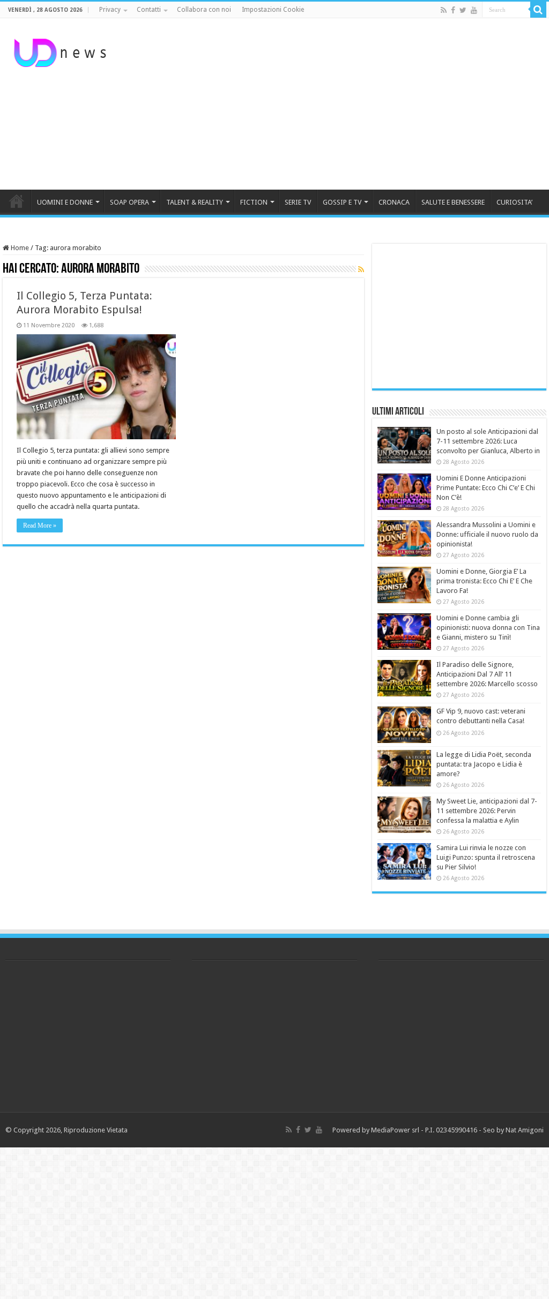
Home (19, 248)
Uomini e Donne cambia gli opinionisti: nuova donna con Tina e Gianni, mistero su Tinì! (488, 627)
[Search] (538, 10)
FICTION (254, 202)
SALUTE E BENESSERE (453, 202)
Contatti (149, 9)
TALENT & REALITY (194, 202)
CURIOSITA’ (514, 202)
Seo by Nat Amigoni (513, 1130)
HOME (17, 201)
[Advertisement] (343, 104)
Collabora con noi (204, 9)
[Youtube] (474, 10)
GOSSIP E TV (342, 202)
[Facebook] (453, 10)
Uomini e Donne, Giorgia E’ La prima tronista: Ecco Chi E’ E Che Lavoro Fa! (484, 581)
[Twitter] (463, 10)
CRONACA (394, 202)
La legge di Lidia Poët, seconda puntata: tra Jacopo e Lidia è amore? (483, 764)
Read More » (39, 525)
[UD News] (62, 51)
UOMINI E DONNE (65, 202)
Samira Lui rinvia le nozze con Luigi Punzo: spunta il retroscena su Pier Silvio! (485, 857)
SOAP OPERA (129, 202)
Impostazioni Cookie (273, 9)
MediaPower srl (395, 1130)
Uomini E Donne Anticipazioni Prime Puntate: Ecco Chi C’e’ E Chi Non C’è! (485, 487)
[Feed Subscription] (361, 269)
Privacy (110, 9)
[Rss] (444, 10)
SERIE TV (298, 202)
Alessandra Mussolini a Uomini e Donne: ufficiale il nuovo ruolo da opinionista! (487, 534)
